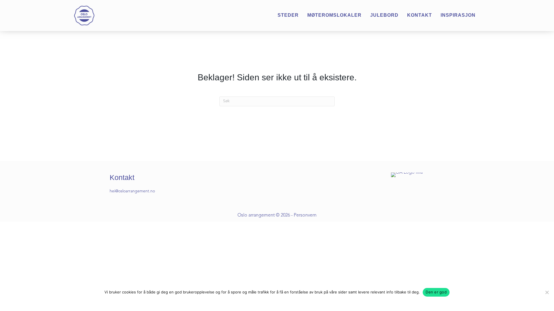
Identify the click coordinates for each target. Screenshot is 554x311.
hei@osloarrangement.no (132, 191)
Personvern (305, 215)
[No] (547, 292)
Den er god (436, 292)
